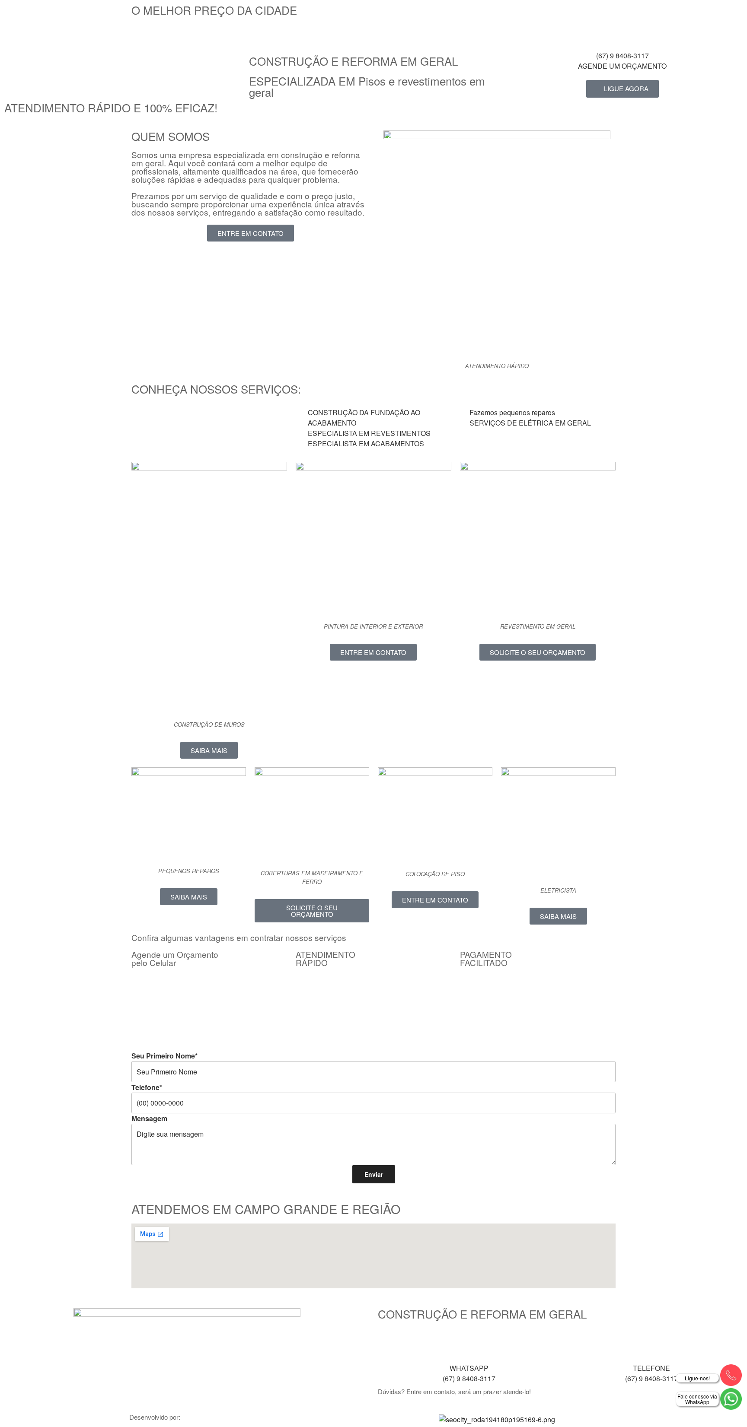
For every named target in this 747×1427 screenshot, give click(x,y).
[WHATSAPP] (469, 1343)
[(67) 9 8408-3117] (622, 30)
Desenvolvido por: (154, 1416)
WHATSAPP (469, 1368)
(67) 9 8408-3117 (622, 55)
